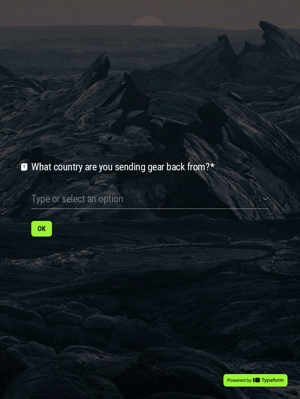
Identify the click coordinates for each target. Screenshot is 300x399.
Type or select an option (77, 199)
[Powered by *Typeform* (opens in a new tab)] (255, 380)
